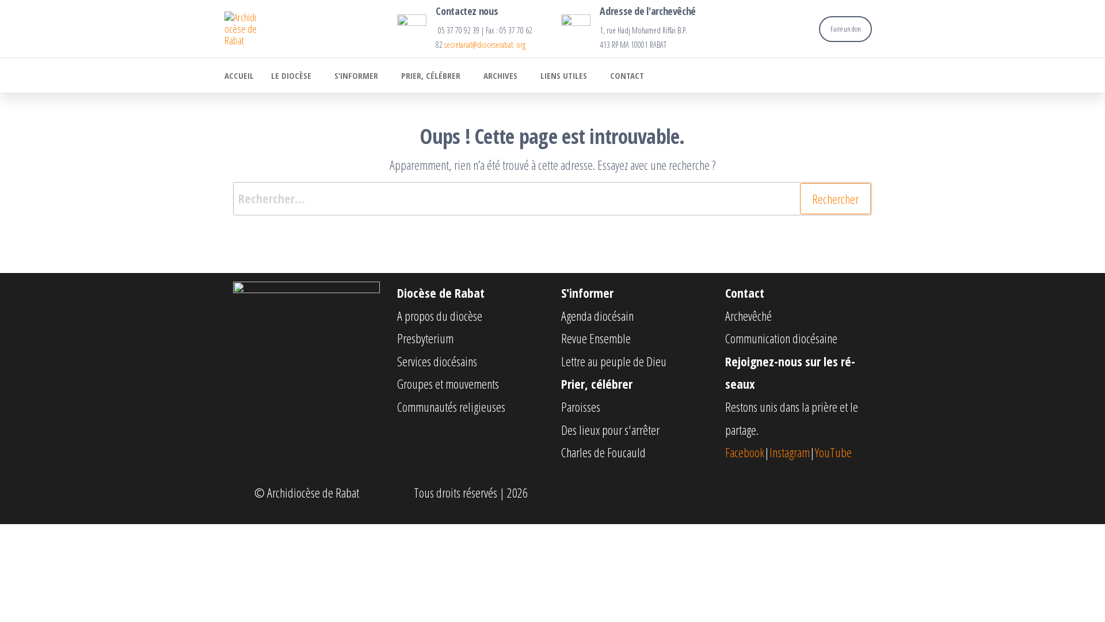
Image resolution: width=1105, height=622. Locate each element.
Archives (500, 75)
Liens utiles (563, 75)
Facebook (744, 452)
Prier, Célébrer (430, 75)
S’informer (356, 75)
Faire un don (845, 29)
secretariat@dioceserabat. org (484, 44)
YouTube (833, 452)
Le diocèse (291, 75)
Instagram (789, 452)
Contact (627, 75)
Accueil (239, 75)
